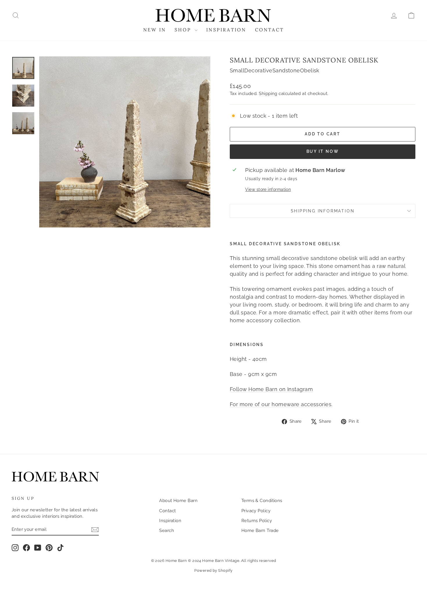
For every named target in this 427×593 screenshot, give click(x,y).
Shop (184, 30)
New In (154, 30)
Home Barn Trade (260, 530)
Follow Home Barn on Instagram (271, 389)
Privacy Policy (255, 510)
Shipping (268, 93)
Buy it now (322, 151)
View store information (268, 189)
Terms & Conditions (261, 500)
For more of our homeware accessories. (281, 404)
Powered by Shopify (213, 570)
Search (166, 530)
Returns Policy (256, 520)
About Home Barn (178, 500)
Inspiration (226, 30)
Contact (269, 30)
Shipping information (323, 211)
